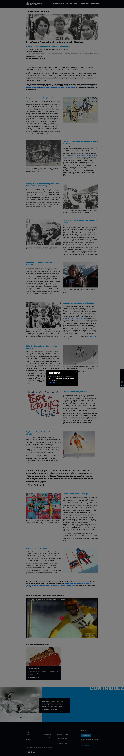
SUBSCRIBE (51, 383)
